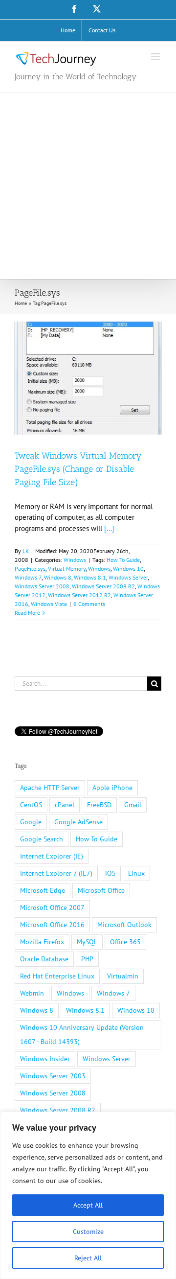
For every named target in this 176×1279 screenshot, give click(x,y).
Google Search (41, 839)
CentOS (31, 804)
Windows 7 (28, 577)
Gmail (132, 804)
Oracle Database (44, 958)
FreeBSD (99, 804)
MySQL (87, 941)
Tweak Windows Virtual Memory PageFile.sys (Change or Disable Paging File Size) (78, 469)
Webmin (32, 993)
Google (31, 821)
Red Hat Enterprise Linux (57, 976)
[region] (88, 1195)
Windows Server (128, 577)
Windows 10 (128, 568)
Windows (75, 559)
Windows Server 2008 (42, 586)
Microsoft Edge (42, 890)
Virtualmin (122, 976)
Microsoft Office (101, 890)
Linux (136, 873)
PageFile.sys (30, 568)
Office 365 (125, 941)
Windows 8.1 (90, 577)
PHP (87, 958)
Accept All (88, 1205)
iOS (110, 873)
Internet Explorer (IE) (51, 856)
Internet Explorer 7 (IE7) (56, 873)
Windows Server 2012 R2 (79, 595)
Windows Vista (49, 603)
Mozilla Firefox (42, 941)
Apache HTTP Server (50, 787)
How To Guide (123, 559)
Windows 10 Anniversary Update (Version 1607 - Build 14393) (82, 1034)
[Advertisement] (88, 186)
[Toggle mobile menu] (156, 56)
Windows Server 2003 (53, 1075)
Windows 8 (57, 577)
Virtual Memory (67, 568)
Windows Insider (45, 1058)
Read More (27, 612)
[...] (109, 528)
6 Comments (89, 603)
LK (25, 551)
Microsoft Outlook (124, 924)
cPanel (64, 804)
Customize (88, 1231)
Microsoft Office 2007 (52, 907)
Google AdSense (78, 821)
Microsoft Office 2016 (52, 924)
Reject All (88, 1258)
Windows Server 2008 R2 (103, 586)
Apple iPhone (112, 787)
